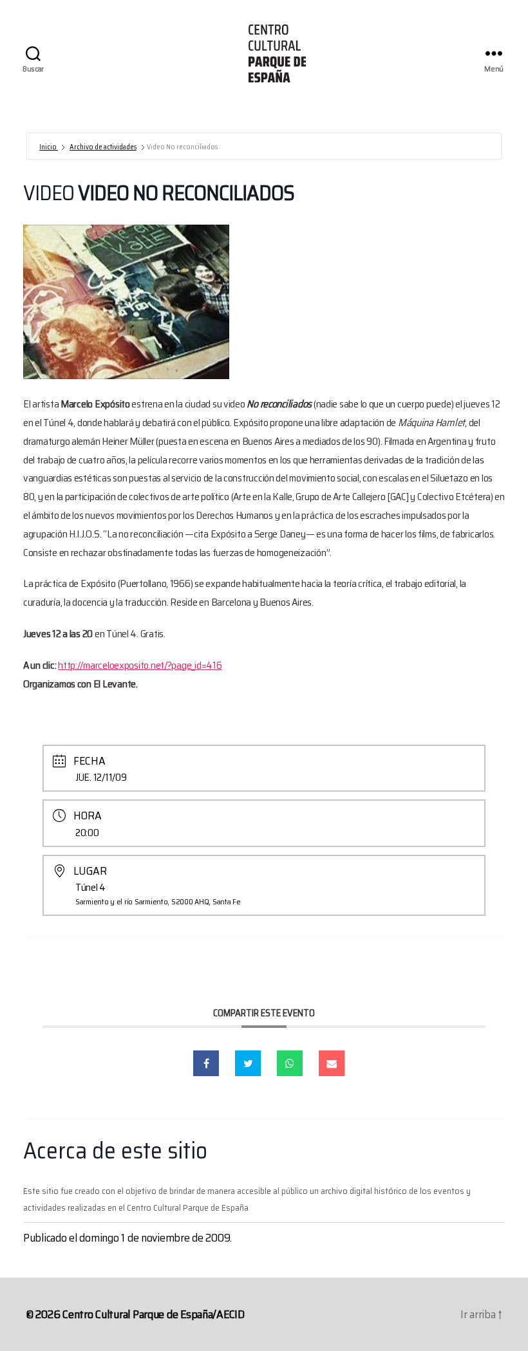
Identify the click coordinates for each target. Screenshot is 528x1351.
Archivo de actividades (103, 147)
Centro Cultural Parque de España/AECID (153, 1314)
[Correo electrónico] (331, 1063)
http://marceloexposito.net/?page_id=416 (140, 665)
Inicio (48, 147)
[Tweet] (248, 1063)
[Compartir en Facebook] (206, 1063)
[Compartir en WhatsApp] (290, 1063)
